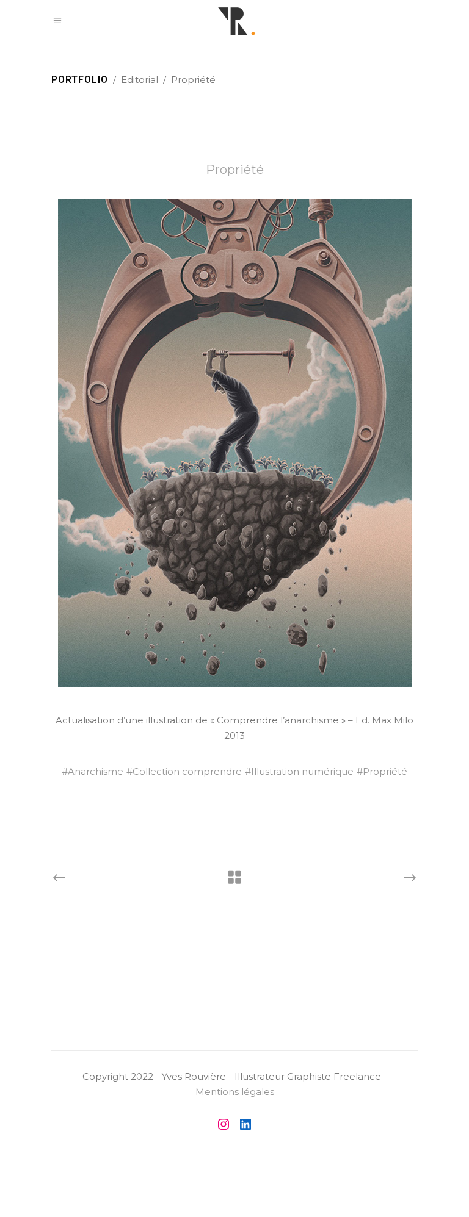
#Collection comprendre (184, 771)
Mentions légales (234, 1091)
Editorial (139, 79)
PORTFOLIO (79, 79)
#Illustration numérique (299, 771)
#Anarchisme (92, 771)
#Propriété (382, 771)
